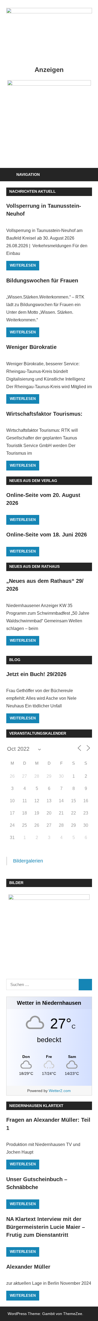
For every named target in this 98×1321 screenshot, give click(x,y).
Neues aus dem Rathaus (34, 566)
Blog (14, 660)
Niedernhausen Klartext (36, 1105)
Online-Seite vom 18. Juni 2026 (46, 535)
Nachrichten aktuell (32, 191)
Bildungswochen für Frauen (42, 280)
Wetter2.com (60, 1090)
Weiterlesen (23, 265)
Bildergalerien (28, 861)
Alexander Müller (28, 1267)
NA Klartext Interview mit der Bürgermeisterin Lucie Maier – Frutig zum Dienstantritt (45, 1227)
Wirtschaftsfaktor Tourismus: (44, 414)
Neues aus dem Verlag (33, 480)
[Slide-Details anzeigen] (49, 112)
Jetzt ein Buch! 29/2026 (36, 674)
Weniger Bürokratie (31, 347)
